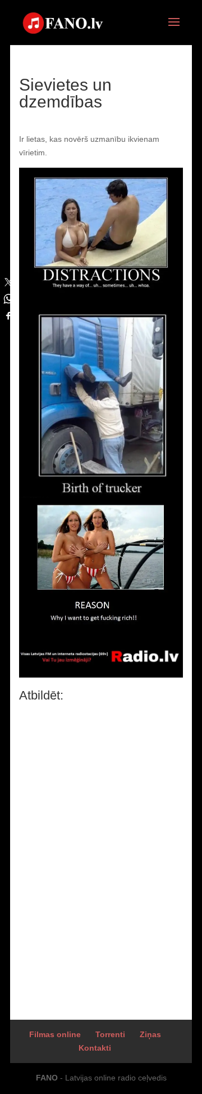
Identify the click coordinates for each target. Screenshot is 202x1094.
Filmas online (55, 1034)
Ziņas (150, 1034)
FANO (47, 1077)
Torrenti (110, 1034)
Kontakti (95, 1047)
